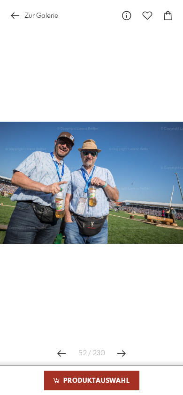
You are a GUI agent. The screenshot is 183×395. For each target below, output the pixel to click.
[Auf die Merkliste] (147, 15)
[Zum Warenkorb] (168, 15)
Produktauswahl (95, 381)
